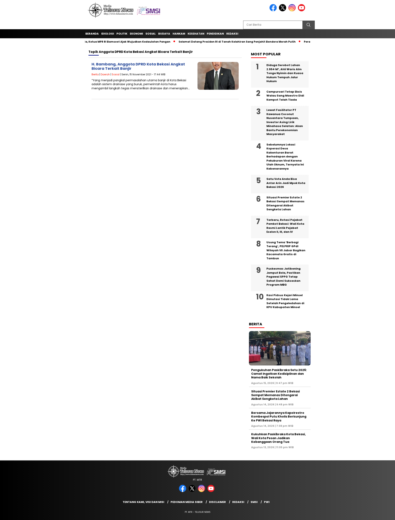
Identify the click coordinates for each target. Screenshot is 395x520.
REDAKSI (232, 34)
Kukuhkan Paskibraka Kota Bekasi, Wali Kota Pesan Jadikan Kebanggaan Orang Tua (278, 438)
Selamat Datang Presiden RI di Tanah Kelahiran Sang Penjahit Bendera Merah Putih (228, 41)
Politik (121, 34)
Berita (95, 74)
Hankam (179, 34)
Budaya (164, 34)
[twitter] (283, 10)
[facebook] (274, 10)
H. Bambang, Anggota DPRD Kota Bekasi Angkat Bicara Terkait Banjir (138, 66)
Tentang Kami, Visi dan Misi (143, 502)
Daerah (105, 74)
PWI (267, 502)
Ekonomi (136, 34)
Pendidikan (215, 34)
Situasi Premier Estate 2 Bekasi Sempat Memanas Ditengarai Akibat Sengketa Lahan (285, 203)
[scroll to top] (380, 514)
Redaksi (238, 502)
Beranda (92, 34)
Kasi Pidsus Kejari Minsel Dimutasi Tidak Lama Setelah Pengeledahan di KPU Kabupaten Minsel (285, 301)
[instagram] (292, 10)
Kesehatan (196, 34)
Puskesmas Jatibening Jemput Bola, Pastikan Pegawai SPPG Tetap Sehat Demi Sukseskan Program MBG (283, 277)
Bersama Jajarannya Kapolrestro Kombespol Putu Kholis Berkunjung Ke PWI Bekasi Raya (278, 416)
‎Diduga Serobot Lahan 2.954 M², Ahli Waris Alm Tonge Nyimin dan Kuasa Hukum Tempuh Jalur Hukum (284, 73)
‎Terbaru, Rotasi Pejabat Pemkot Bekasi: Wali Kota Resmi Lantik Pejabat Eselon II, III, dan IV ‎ (285, 226)
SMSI (254, 502)
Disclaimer (217, 502)
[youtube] (302, 10)
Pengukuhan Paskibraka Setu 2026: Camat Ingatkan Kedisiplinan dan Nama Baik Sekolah (279, 373)
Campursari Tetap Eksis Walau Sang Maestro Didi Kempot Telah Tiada (285, 96)
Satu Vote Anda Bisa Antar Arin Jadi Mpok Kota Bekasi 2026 (285, 183)
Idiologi (107, 34)
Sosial (150, 34)
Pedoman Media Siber (187, 502)
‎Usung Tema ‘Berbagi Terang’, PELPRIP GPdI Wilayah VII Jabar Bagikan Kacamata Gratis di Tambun (285, 250)
